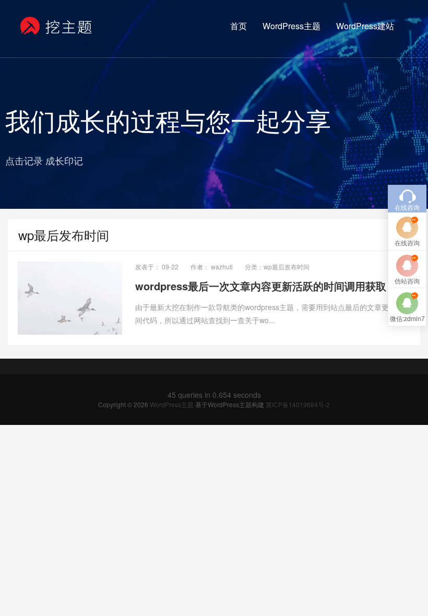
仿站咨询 (407, 280)
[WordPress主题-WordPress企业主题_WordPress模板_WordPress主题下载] (56, 26)
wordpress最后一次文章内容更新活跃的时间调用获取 (260, 285)
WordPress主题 (291, 26)
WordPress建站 (365, 26)
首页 (238, 26)
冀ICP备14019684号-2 (298, 404)
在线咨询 (407, 242)
